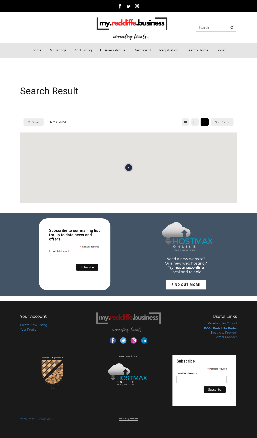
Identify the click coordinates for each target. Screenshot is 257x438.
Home (37, 50)
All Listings (58, 50)
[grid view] (185, 122)
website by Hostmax (128, 418)
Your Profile (28, 329)
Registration (168, 50)
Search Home (197, 50)
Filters (36, 122)
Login (220, 50)
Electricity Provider (223, 332)
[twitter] (128, 6)
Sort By (220, 122)
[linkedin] (144, 340)
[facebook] (120, 6)
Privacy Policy (27, 418)
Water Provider (226, 337)
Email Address (59, 251)
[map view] (205, 122)
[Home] (132, 28)
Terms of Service (46, 419)
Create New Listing (33, 325)
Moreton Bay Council (222, 323)
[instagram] (137, 6)
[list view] (195, 122)
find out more (186, 284)
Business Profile (112, 50)
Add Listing (83, 50)
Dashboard (142, 50)
